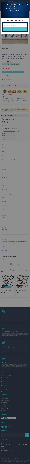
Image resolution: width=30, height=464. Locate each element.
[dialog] (15, 232)
